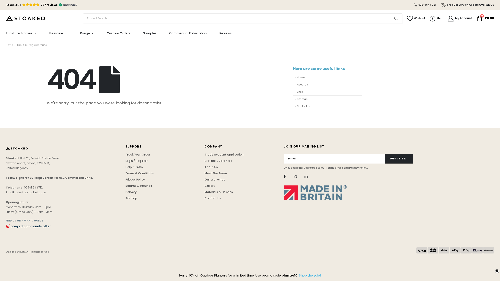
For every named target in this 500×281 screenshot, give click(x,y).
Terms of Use (334, 168)
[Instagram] (295, 177)
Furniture (56, 33)
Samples (149, 33)
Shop (300, 91)
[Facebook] (285, 177)
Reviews (225, 33)
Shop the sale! (310, 275)
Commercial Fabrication (188, 33)
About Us (302, 84)
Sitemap (302, 99)
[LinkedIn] (306, 177)
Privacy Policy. (358, 168)
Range (85, 33)
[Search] (396, 18)
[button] (41, 5)
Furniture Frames (19, 33)
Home (9, 45)
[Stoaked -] (25, 18)
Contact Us (304, 106)
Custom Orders (118, 33)
